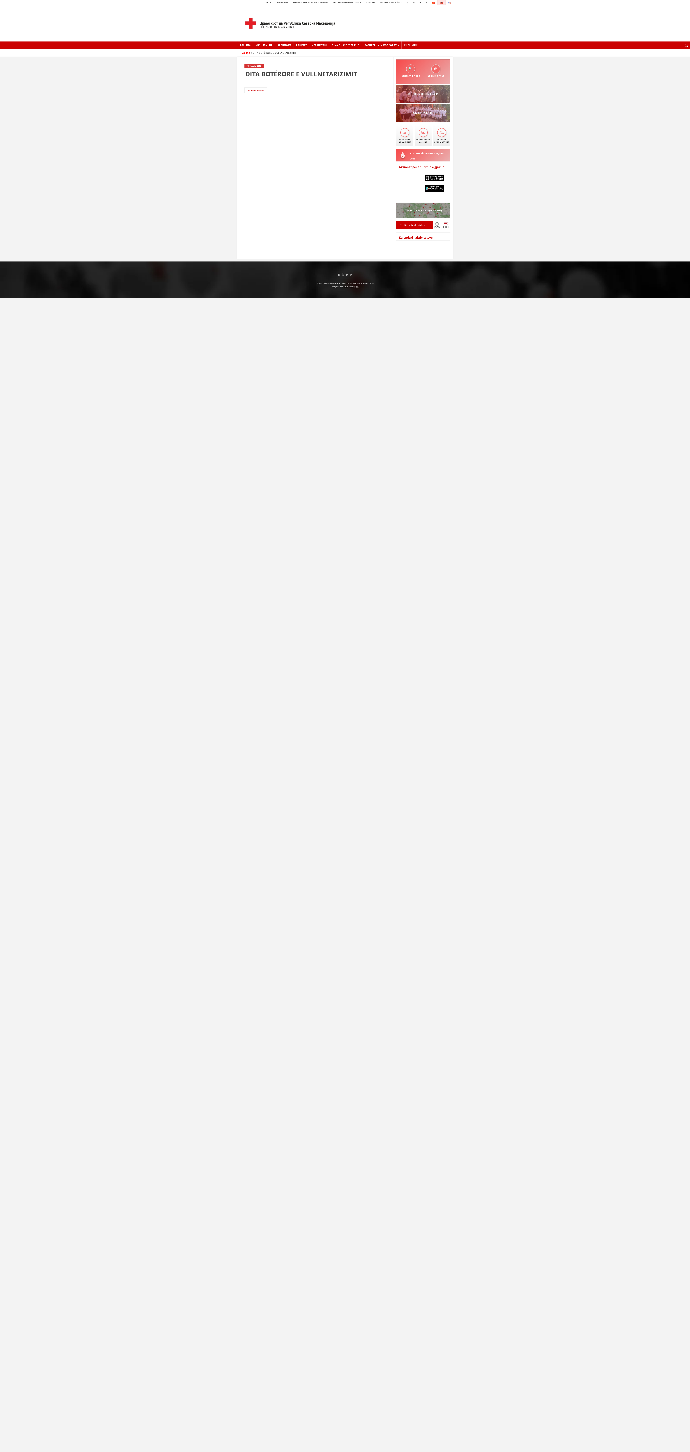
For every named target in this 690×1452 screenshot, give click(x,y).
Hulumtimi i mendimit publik (347, 2)
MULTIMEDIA (282, 2)
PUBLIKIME (411, 45)
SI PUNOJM (284, 45)
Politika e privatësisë (391, 2)
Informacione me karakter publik (310, 2)
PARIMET (301, 45)
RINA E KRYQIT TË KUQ (346, 45)
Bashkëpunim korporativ (382, 45)
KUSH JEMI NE (264, 45)
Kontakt (370, 2)
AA (357, 286)
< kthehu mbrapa (256, 90)
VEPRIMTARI (319, 45)
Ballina (245, 45)
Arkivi (269, 2)
